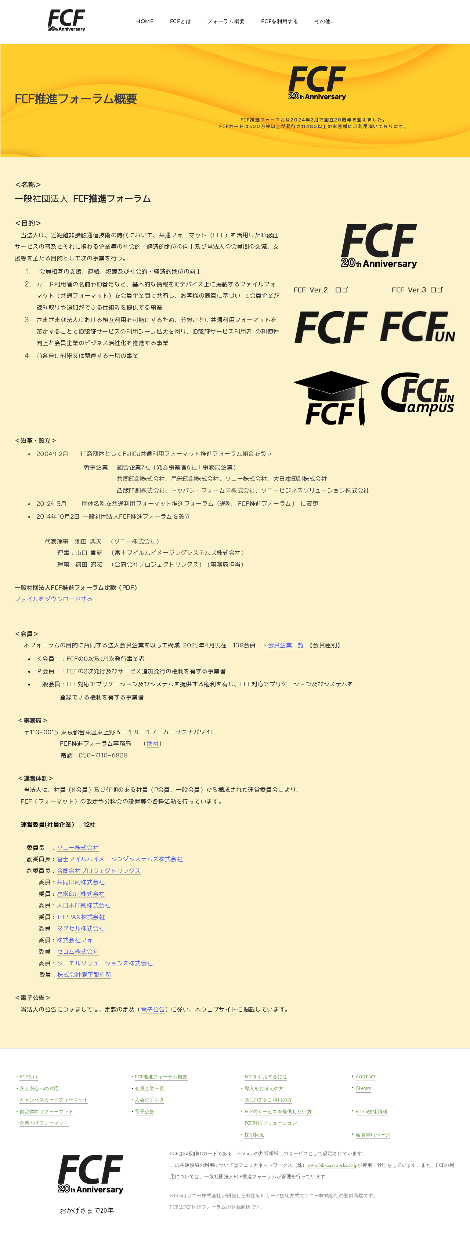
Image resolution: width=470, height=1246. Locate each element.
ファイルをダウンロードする (54, 599)
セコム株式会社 (78, 951)
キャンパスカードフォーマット (53, 1100)
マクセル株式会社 (81, 928)
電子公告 (153, 1009)
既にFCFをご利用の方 (268, 1100)
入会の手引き (149, 1100)
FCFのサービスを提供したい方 (278, 1112)
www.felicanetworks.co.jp (332, 1165)
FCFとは (28, 1077)
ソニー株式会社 (78, 847)
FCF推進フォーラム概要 (161, 1077)
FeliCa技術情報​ (372, 1112)
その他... (324, 22)
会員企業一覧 (286, 645)
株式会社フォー (78, 940)
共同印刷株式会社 (81, 882)
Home (145, 22)
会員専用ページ (373, 1135)
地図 (153, 743)
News (363, 1088)
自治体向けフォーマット (46, 1112)
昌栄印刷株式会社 (81, 894)
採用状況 (254, 1135)
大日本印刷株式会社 (84, 905)
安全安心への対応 (39, 1089)
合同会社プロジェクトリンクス (99, 870)
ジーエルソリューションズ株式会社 (105, 963)
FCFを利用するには (266, 1077)
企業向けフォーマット (44, 1123)
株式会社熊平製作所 (84, 974)
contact (366, 1076)
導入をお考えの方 (264, 1089)
